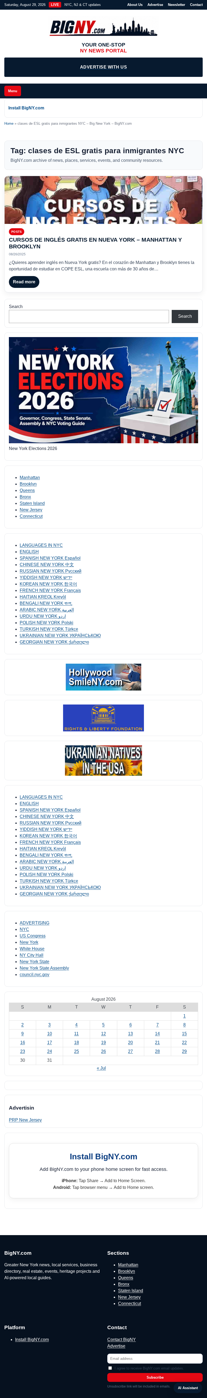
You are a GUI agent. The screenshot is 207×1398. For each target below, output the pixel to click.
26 (103, 1051)
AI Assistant (188, 1388)
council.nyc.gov (34, 974)
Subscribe (155, 1377)
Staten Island (32, 503)
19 (103, 1042)
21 (157, 1042)
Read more (24, 282)
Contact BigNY (121, 1339)
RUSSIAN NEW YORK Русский (50, 571)
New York (29, 942)
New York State (34, 961)
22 (184, 1042)
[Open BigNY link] (103, 677)
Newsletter (176, 5)
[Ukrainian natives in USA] (103, 760)
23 (22, 1051)
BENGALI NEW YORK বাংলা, (46, 603)
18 (76, 1042)
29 (184, 1051)
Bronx (25, 497)
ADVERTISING (34, 923)
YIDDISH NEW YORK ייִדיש (46, 577)
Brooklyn (28, 484)
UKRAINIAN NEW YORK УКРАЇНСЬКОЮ (60, 635)
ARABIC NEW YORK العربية (47, 609)
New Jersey (31, 509)
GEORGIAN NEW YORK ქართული (54, 642)
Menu (12, 91)
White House (32, 948)
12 (103, 1033)
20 (130, 1042)
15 (184, 1033)
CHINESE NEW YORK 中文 (47, 564)
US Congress (33, 936)
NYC (24, 929)
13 (130, 1033)
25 (76, 1051)
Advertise (155, 5)
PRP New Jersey (25, 1120)
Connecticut (31, 516)
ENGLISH (29, 551)
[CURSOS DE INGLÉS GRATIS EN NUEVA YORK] (103, 200)
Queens (27, 490)
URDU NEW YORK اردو (43, 616)
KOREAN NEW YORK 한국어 (48, 584)
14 (157, 1033)
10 (49, 1033)
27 (130, 1051)
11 (76, 1033)
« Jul (101, 1068)
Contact (196, 5)
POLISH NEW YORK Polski (46, 622)
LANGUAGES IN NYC (41, 545)
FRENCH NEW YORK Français (50, 590)
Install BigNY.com (26, 108)
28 (157, 1051)
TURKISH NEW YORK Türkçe (49, 629)
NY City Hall (31, 955)
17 (49, 1042)
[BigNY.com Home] (103, 27)
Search (16, 306)
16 (22, 1042)
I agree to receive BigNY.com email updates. (149, 1368)
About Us (135, 5)
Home (8, 123)
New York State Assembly (44, 968)
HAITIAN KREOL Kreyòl (43, 597)
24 (49, 1051)
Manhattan (30, 477)
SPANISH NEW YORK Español (50, 558)
